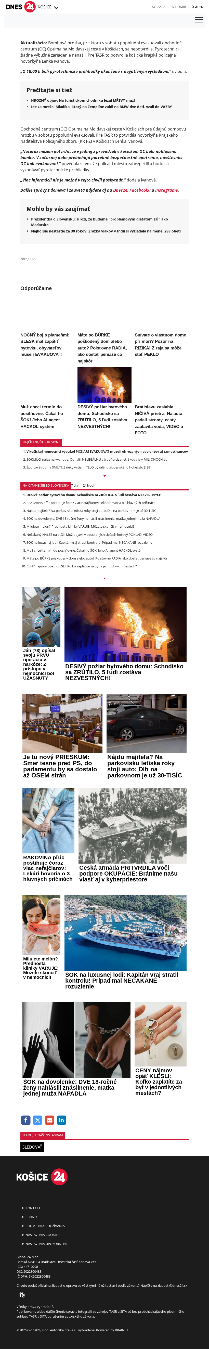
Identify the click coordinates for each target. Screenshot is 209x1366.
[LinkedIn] (61, 1209)
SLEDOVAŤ (32, 1236)
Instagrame (166, 190)
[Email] (49, 1209)
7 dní (75, 574)
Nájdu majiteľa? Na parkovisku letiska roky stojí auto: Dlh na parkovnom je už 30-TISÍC (91, 599)
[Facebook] (25, 1209)
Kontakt (32, 1296)
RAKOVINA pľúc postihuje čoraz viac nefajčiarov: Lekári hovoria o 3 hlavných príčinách (91, 591)
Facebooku (140, 190)
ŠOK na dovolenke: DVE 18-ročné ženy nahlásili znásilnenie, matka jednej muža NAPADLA (93, 607)
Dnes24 (120, 190)
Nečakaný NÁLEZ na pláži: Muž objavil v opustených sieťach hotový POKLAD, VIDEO (90, 623)
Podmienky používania (45, 1314)
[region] (55, 8)
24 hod (88, 574)
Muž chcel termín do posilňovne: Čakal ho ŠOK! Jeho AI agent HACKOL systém (85, 639)
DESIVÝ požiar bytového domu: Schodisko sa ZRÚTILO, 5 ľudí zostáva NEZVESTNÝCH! (95, 583)
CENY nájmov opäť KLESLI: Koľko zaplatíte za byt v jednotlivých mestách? (82, 655)
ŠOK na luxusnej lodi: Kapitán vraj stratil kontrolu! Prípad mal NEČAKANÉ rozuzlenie (89, 631)
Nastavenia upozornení (46, 1332)
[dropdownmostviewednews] (104, 565)
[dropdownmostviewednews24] (104, 667)
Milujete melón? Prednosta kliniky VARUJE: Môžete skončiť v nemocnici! (80, 615)
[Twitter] (37, 1209)
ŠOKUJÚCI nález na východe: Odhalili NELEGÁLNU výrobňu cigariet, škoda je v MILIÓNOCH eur (98, 548)
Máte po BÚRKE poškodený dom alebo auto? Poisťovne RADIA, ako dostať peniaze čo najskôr (97, 647)
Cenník (31, 1305)
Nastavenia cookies (42, 1323)
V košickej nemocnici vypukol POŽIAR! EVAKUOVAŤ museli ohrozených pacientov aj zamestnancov (107, 540)
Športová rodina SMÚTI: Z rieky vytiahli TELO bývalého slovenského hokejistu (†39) (89, 556)
